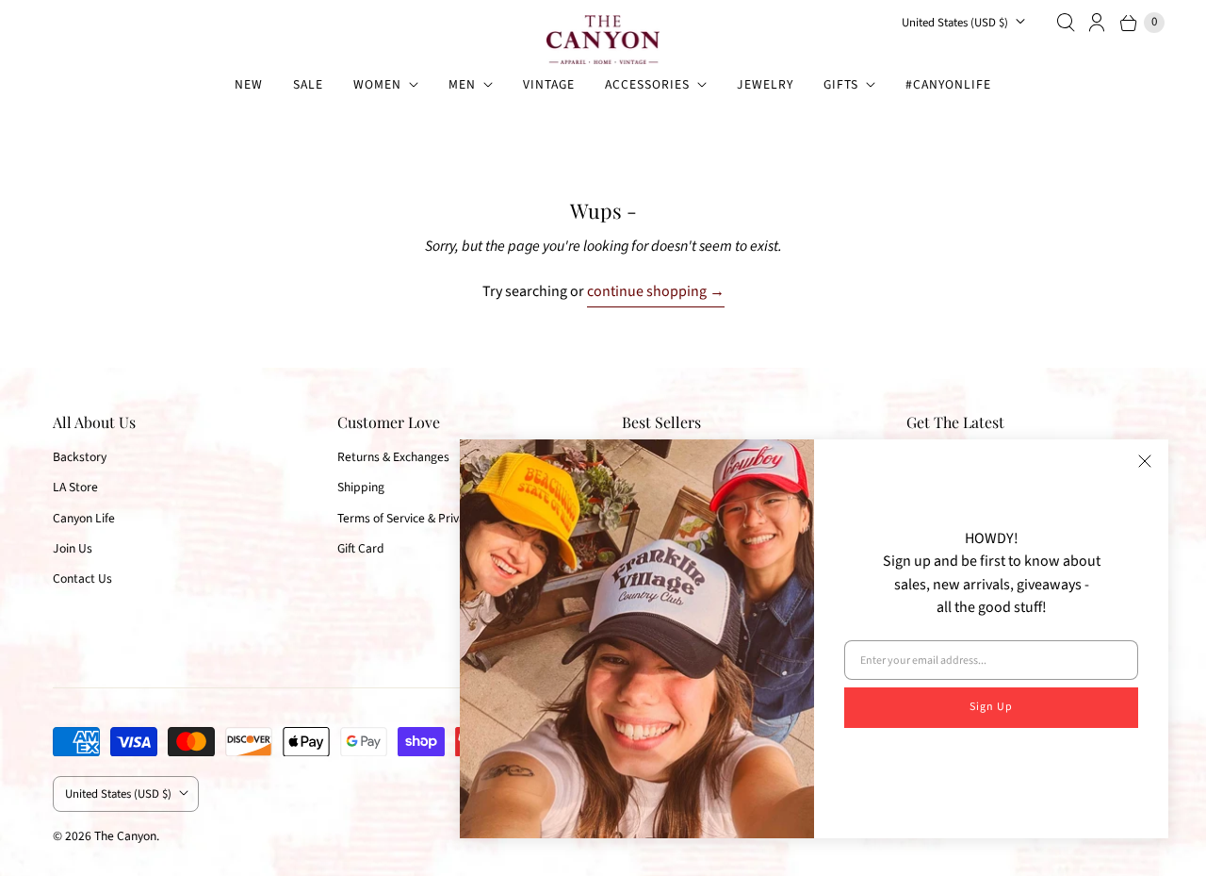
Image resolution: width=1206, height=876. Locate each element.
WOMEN (377, 84)
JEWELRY (765, 84)
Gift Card (360, 548)
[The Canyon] (603, 39)
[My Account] (1098, 22)
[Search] (1066, 22)
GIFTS (840, 84)
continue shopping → (656, 291)
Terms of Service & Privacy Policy (424, 518)
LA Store (75, 487)
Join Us (72, 548)
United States (955, 22)
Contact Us (82, 578)
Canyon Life (84, 518)
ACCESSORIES (647, 84)
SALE (308, 84)
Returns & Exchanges (393, 457)
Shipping (360, 487)
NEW (249, 84)
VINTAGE (549, 84)
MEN (462, 84)
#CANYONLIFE (948, 84)
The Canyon (125, 836)
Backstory (79, 457)
